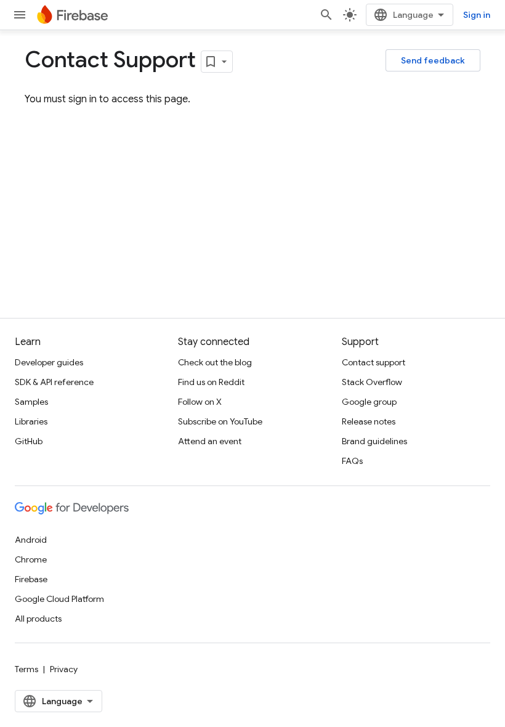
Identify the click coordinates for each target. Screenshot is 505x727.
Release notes (368, 421)
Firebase (31, 579)
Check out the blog (215, 362)
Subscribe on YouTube (220, 421)
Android (31, 539)
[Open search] (326, 14)
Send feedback (433, 60)
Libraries (31, 421)
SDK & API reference (54, 382)
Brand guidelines (374, 441)
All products (38, 618)
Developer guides (49, 362)
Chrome (31, 559)
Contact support (373, 362)
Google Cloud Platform (59, 598)
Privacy (64, 669)
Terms (26, 669)
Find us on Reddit (211, 382)
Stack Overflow (372, 382)
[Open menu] (19, 15)
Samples (31, 401)
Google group (369, 401)
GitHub (28, 441)
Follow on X (200, 401)
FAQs (352, 460)
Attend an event (209, 441)
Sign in (476, 14)
